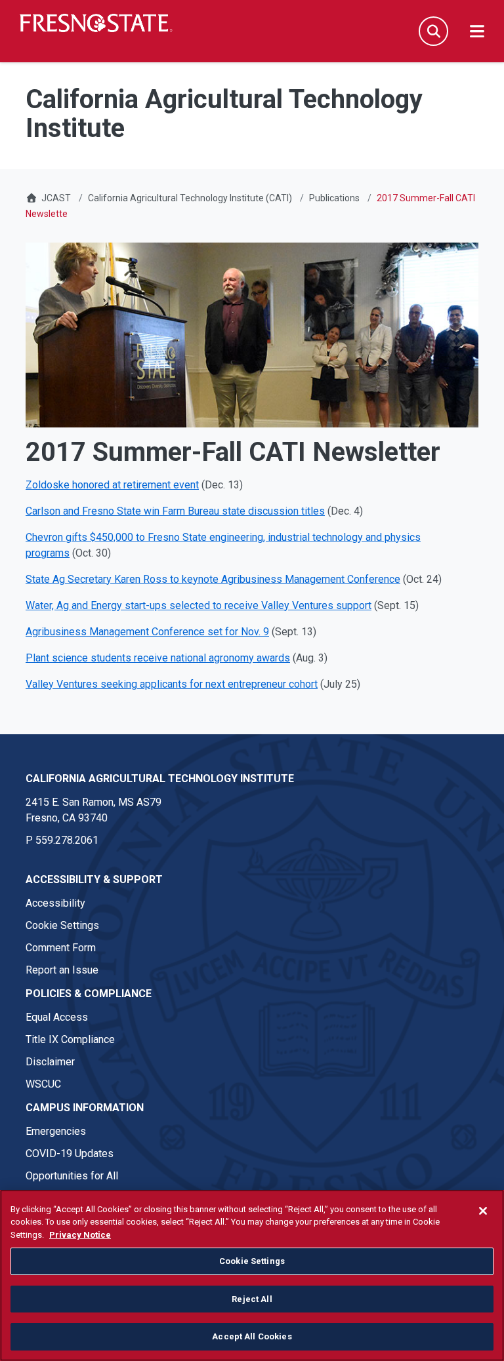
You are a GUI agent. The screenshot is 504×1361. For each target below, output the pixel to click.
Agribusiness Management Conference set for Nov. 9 (147, 631)
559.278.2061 (66, 840)
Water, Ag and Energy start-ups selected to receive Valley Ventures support (198, 605)
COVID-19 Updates (70, 1153)
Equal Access (57, 1017)
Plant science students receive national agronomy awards (158, 658)
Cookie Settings (62, 925)
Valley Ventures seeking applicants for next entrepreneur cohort (172, 684)
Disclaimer (50, 1061)
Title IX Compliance (70, 1039)
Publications (334, 198)
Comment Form (61, 947)
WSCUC (43, 1084)
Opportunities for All (72, 1176)
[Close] (483, 1210)
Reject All (252, 1299)
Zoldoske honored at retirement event (112, 485)
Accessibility (55, 903)
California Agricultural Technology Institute (160, 778)
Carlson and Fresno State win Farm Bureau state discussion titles (175, 511)
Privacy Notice (80, 1235)
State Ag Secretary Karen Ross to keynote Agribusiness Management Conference (213, 579)
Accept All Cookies (251, 1336)
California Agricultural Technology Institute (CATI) (190, 198)
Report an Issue (62, 970)
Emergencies (56, 1131)
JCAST (56, 198)
